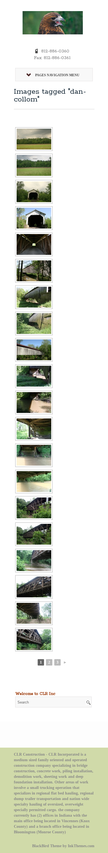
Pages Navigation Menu (57, 75)
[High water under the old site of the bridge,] (34, 455)
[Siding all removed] (34, 639)
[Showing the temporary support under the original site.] (34, 428)
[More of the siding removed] (34, 534)
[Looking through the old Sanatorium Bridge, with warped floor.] (34, 244)
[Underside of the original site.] (34, 402)
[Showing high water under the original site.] (34, 481)
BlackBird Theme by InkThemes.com (63, 846)
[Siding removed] (34, 587)
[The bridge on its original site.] (34, 297)
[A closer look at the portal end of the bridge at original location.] (34, 218)
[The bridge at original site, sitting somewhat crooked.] (34, 323)
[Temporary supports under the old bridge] (34, 613)
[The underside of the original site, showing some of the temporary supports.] (34, 376)
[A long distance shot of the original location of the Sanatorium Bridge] (34, 165)
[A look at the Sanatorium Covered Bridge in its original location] (34, 191)
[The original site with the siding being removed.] (34, 507)
